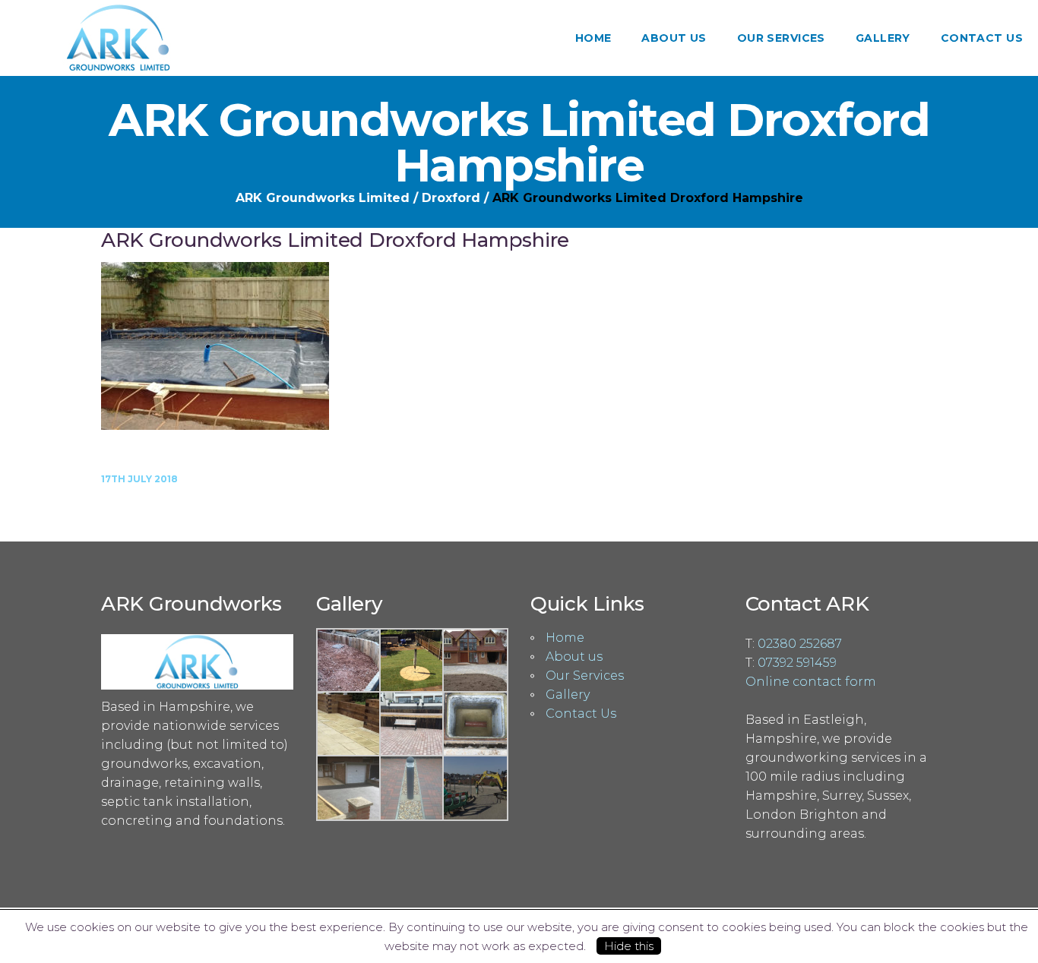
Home (565, 637)
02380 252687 (800, 643)
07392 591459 (797, 662)
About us (574, 656)
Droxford (451, 198)
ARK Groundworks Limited (323, 198)
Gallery (568, 694)
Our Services (585, 675)
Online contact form (810, 681)
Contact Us (581, 713)
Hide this (628, 946)
